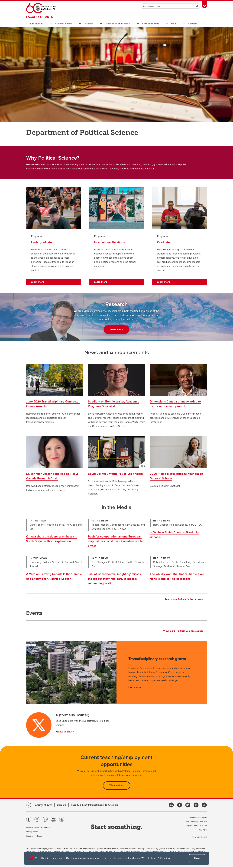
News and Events (150, 23)
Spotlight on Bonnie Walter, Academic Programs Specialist (113, 403)
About (173, 23)
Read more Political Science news (184, 599)
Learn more (134, 687)
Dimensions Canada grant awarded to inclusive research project (175, 403)
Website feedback (34, 835)
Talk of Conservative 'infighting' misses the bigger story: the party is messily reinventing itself (114, 578)
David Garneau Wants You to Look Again (115, 473)
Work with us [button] (116, 785)
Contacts (192, 23)
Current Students (63, 23)
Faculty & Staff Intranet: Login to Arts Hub (94, 805)
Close (197, 858)
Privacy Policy (32, 831)
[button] (54, 380)
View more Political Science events (183, 631)
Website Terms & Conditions (156, 858)
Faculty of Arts (39, 16)
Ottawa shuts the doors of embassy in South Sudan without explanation (51, 538)
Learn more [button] (37, 282)
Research (88, 23)
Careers (61, 805)
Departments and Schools (117, 23)
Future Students (36, 23)
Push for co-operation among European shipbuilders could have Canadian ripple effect (115, 541)
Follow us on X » (64, 731)
